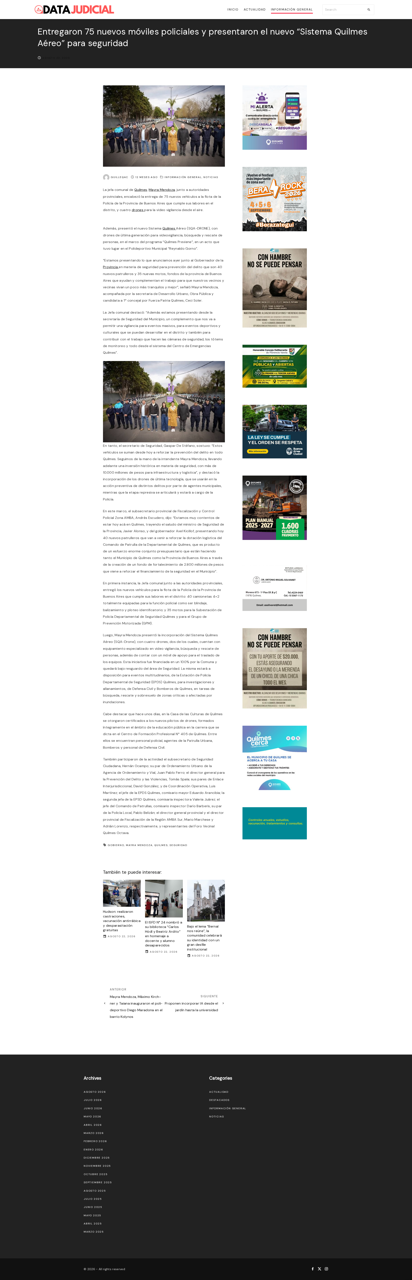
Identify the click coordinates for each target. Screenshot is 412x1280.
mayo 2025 (92, 1215)
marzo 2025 (94, 1231)
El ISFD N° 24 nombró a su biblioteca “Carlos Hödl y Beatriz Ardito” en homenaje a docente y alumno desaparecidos (163, 934)
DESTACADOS (219, 1100)
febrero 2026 (95, 1141)
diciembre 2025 (97, 1157)
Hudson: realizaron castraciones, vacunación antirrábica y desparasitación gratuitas (122, 920)
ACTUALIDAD (219, 1092)
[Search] (369, 9)
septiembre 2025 (98, 1182)
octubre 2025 (96, 1174)
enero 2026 (93, 1149)
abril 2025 (93, 1223)
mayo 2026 (92, 1116)
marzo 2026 (94, 1133)
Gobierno (116, 845)
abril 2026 (93, 1125)
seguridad (178, 845)
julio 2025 (93, 1199)
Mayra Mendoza (162, 189)
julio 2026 (93, 1100)
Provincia (111, 267)
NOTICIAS (210, 177)
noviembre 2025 (97, 1166)
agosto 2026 (95, 1092)
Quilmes (140, 189)
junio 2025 (93, 1207)
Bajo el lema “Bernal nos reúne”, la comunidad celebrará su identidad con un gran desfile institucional (204, 938)
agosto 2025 (95, 1190)
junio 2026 (93, 1108)
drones (138, 210)
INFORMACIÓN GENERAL (183, 177)
